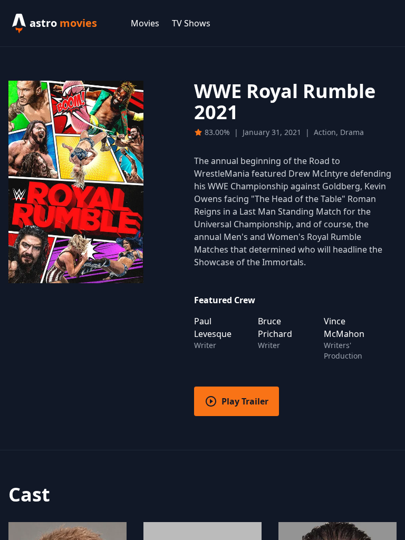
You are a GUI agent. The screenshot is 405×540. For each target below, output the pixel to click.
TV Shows (191, 23)
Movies (145, 23)
